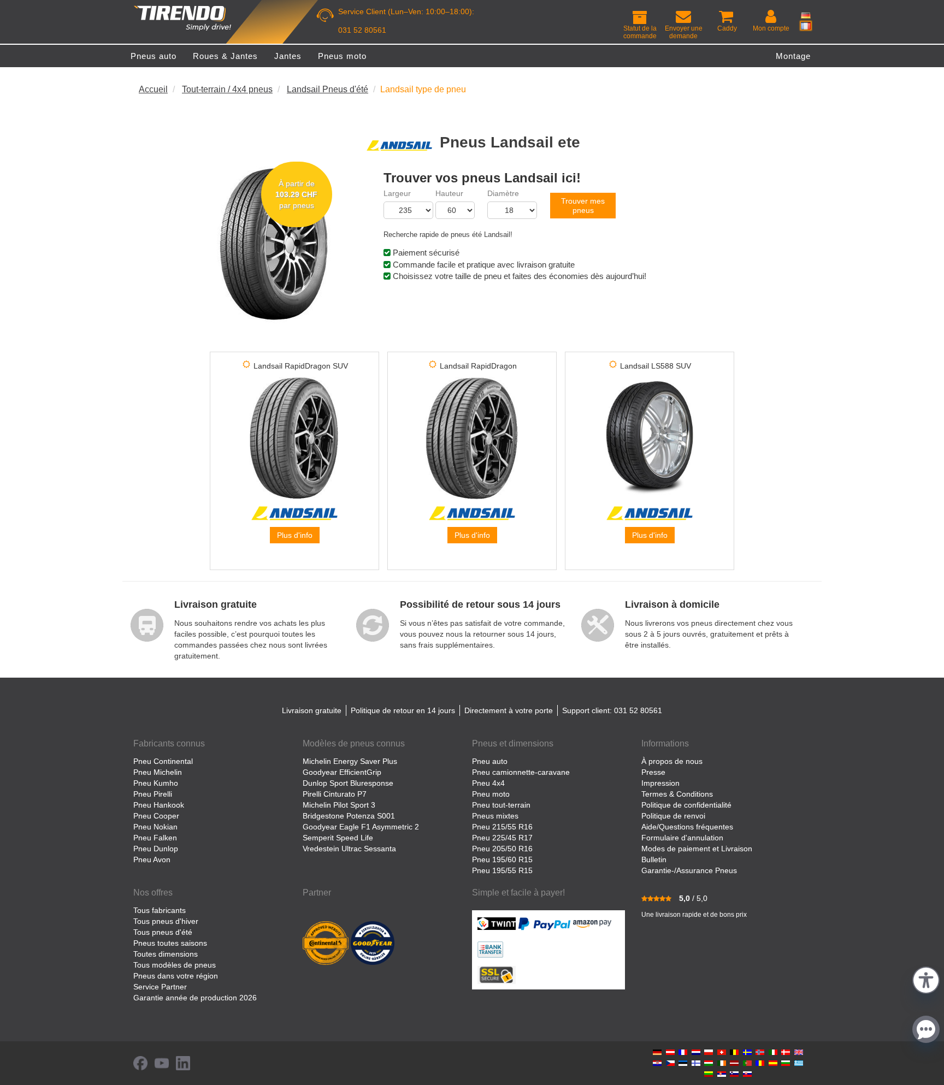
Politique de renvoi (673, 815)
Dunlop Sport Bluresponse (348, 783)
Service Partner (160, 986)
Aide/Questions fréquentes (687, 826)
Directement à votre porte (508, 710)
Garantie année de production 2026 (195, 997)
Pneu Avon (151, 859)
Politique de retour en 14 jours (403, 710)
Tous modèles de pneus (174, 965)
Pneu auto (490, 761)
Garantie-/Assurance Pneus (689, 870)
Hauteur (449, 193)
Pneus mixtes (495, 815)
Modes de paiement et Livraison (696, 848)
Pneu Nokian (155, 826)
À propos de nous (672, 761)
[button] (926, 979)
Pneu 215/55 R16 (502, 826)
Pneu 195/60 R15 (502, 859)
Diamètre (503, 193)
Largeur (397, 193)
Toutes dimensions (165, 954)
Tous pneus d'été (162, 932)
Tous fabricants (159, 910)
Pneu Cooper (156, 815)
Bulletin (653, 859)
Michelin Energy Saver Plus (350, 761)
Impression (660, 783)
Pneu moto (491, 794)
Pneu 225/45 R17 (502, 837)
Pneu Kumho (155, 783)
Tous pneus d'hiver (165, 921)
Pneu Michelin (157, 772)
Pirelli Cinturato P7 (335, 794)
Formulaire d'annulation (682, 837)
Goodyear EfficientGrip (342, 772)
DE (806, 15)
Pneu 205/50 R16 (502, 848)
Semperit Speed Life (338, 837)
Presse (653, 772)
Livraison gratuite (311, 710)
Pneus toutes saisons (170, 943)
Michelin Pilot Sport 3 (339, 805)
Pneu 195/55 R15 (502, 870)
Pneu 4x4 (488, 783)
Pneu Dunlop (155, 848)
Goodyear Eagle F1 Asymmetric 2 (361, 826)
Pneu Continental (163, 761)
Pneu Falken (155, 837)
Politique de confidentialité (686, 805)
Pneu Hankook (158, 805)
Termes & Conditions (677, 794)
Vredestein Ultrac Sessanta (349, 848)
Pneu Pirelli (152, 794)
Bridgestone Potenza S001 (349, 815)
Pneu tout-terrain (501, 805)
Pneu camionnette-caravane (521, 772)
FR (806, 25)
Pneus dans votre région (175, 975)
